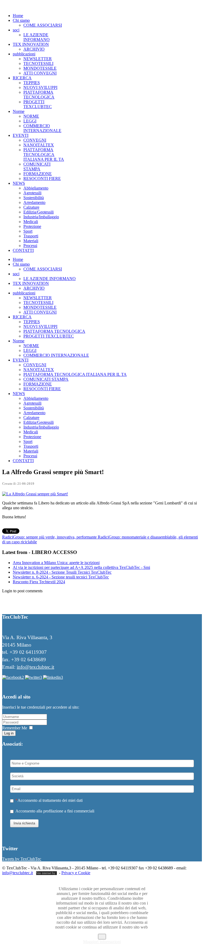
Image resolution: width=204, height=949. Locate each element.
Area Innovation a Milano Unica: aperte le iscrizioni (56, 562)
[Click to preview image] (35, 494)
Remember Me (14, 728)
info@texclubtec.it (35, 667)
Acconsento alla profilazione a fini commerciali (54, 811)
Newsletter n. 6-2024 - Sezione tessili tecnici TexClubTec (61, 577)
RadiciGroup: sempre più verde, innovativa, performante (50, 537)
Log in (9, 733)
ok (102, 937)
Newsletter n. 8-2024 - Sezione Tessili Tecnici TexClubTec (62, 572)
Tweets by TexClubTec (21, 859)
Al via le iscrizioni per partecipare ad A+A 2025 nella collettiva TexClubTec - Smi (81, 567)
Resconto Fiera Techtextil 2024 (39, 582)
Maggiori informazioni (102, 941)
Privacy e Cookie (75, 872)
